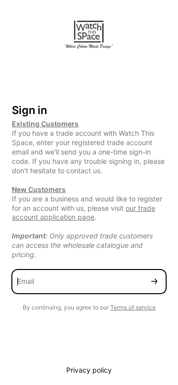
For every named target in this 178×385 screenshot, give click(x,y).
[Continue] (154, 281)
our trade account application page (83, 213)
